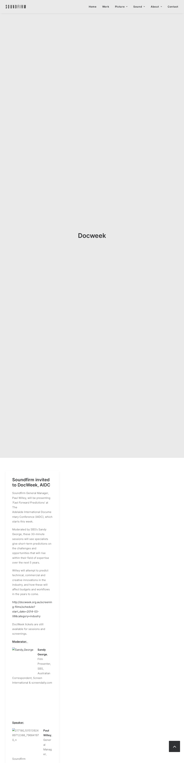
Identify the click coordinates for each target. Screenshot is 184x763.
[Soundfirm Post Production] (16, 6)
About (155, 6)
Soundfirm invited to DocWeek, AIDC (31, 482)
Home (92, 6)
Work (105, 6)
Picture (120, 6)
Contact (173, 6)
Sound (137, 6)
